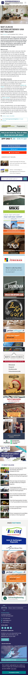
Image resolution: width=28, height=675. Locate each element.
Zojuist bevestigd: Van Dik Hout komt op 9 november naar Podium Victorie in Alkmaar (18, 163)
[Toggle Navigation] (25, 3)
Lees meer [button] (13, 668)
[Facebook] (2, 628)
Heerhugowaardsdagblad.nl (12, 1)
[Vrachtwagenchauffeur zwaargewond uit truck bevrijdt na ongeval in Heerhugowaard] (4, 489)
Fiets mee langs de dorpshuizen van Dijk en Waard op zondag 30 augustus (18, 482)
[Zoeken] (25, 178)
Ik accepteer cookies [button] (14, 672)
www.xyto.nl (6, 622)
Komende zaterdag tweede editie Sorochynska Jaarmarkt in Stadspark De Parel (18, 469)
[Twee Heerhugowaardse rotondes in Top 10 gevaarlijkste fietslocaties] (4, 502)
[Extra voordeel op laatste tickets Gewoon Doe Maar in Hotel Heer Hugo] (4, 496)
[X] (5, 628)
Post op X (14, 149)
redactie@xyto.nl (7, 620)
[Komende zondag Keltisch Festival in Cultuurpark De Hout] (4, 509)
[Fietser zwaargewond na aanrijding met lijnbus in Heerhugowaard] (4, 515)
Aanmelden (5, 639)
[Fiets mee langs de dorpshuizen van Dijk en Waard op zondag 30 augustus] (4, 483)
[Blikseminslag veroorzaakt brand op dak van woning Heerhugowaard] (4, 477)
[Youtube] (8, 628)
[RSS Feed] (11, 628)
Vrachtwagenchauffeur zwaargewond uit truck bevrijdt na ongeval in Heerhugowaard (18, 489)
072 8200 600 (6, 618)
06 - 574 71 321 (20, 139)
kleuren (4, 116)
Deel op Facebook (15, 146)
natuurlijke (12, 116)
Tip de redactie (15, 152)
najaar (7, 116)
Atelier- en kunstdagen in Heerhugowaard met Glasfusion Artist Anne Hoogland (17, 171)
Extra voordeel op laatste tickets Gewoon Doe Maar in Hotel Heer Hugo (18, 495)
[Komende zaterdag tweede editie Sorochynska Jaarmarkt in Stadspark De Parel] (4, 470)
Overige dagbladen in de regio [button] (9, 659)
